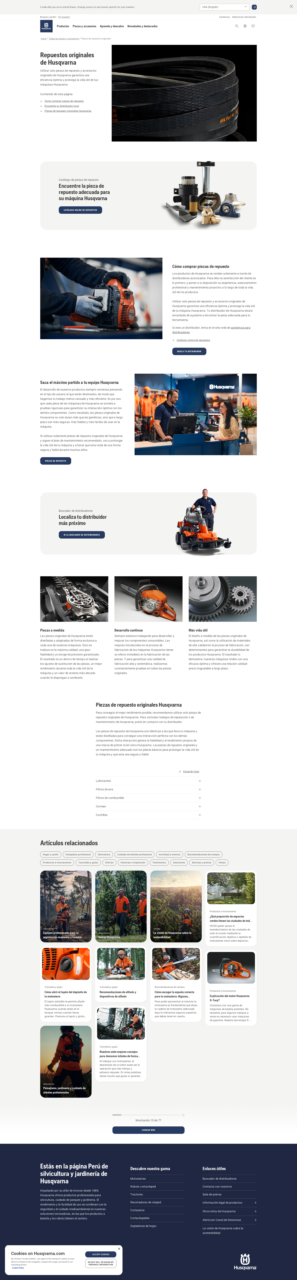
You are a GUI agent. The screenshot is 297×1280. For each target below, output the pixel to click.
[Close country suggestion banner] (291, 6)
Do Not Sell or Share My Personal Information (101, 1263)
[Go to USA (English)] (254, 7)
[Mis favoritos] (253, 26)
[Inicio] (46, 26)
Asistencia (224, 17)
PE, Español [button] (64, 17)
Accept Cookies (100, 1254)
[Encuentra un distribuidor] (245, 26)
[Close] (119, 1249)
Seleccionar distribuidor (244, 17)
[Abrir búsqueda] (237, 26)
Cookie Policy (18, 1268)
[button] (63, 26)
